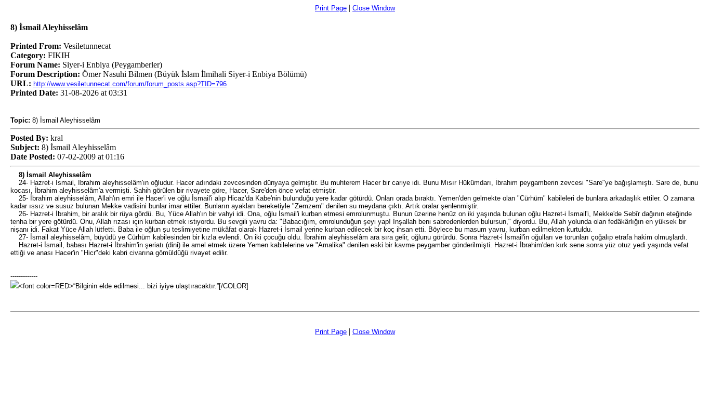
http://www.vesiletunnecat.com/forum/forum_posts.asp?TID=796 (130, 84)
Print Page (331, 8)
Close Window (373, 8)
